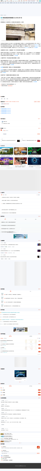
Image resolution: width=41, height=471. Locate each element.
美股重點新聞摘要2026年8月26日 (6, 110)
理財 (28, 2)
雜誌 (36, 2)
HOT (4, 294)
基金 (13, 1)
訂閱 (26, 1)
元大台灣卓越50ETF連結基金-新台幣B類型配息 (7, 344)
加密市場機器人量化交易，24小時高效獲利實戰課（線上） (12, 305)
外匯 (15, 1)
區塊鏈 (24, 2)
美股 (9, 1)
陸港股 (11, 1)
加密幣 (19, 1)
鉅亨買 (21, 1)
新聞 (5, 1)
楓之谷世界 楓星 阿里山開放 (5, 165)
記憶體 (4, 390)
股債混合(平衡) (5, 352)
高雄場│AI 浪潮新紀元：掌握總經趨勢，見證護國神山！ (13, 294)
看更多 (39, 118)
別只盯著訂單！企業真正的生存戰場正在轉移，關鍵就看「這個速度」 (20, 166)
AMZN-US (36, 44)
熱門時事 (11, 2)
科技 (5, 2)
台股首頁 (35, 101)
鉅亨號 (24, 1)
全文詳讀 (36, 47)
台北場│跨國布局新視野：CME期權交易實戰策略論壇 (12, 302)
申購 (39, 344)
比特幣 (2, 67)
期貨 (21, 2)
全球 (17, 1)
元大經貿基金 (2, 347)
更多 (39, 338)
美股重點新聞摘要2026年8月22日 (6, 113)
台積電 (4, 392)
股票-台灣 (4, 345)
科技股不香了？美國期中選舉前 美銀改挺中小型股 (29, 140)
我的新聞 (39, 2)
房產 (26, 2)
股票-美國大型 (5, 341)
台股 (7, 1)
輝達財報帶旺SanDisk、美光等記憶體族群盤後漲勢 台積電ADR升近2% (34, 156)
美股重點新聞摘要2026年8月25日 (6, 111)
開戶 (39, 341)
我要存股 (39, 101)
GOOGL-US (37, 46)
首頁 (3, 1)
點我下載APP (10, 85)
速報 (14, 2)
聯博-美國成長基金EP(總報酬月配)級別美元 (7, 340)
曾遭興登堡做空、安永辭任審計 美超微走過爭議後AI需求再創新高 (6, 156)
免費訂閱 (38, 453)
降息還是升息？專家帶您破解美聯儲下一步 (9, 84)
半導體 (4, 394)
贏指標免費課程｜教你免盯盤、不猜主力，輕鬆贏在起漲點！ (13, 298)
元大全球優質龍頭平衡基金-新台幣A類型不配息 (7, 351)
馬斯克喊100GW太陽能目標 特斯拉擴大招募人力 (9, 140)
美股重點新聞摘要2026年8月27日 (6, 108)
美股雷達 (5, 15)
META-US (26, 47)
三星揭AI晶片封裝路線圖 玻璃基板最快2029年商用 (34, 166)
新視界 (31, 2)
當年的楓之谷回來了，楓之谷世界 (20, 155)
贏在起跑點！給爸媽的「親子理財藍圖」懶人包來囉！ (12, 101)
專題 (33, 2)
